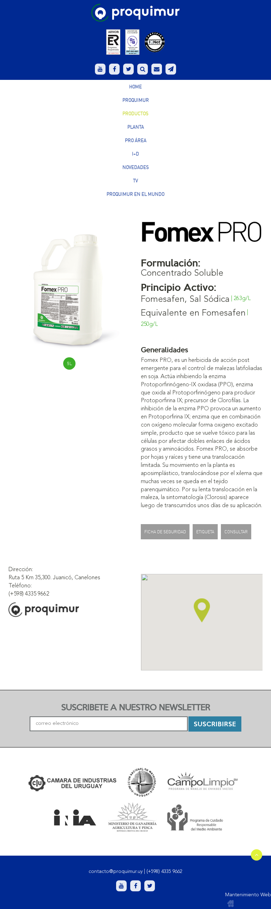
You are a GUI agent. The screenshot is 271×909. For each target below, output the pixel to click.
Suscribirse (215, 723)
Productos (135, 113)
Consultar (236, 531)
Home (135, 86)
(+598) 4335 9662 (164, 871)
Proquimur (135, 100)
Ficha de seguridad (165, 531)
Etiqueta (205, 531)
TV (135, 180)
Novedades (135, 167)
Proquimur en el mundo (135, 194)
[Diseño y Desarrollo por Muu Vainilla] (230, 904)
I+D (135, 154)
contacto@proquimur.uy (116, 871)
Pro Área (135, 140)
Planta (135, 127)
